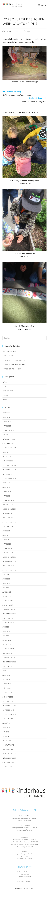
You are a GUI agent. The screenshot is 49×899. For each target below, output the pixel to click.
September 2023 (9, 522)
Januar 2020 (7, 697)
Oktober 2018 (8, 762)
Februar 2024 (8, 500)
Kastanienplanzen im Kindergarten (24, 181)
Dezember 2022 (9, 557)
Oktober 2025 (8, 443)
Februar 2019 (8, 745)
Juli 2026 (6, 413)
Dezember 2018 (8, 754)
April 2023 (6, 540)
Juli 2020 (6, 671)
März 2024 (6, 496)
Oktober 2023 (8, 518)
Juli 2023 (6, 531)
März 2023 (6, 544)
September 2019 (9, 714)
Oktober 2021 (8, 618)
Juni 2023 (6, 535)
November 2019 (9, 706)
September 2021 (9, 623)
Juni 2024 (6, 487)
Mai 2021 (5, 636)
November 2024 (9, 470)
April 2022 (6, 592)
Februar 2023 (8, 548)
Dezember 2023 (9, 509)
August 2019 (7, 719)
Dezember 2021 (8, 609)
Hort (4, 382)
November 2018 (9, 758)
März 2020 (6, 688)
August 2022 (7, 575)
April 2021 (6, 640)
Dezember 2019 (8, 701)
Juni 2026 (6, 417)
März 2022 (6, 596)
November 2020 (9, 662)
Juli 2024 (6, 483)
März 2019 (6, 740)
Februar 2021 (8, 649)
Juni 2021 (6, 631)
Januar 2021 (7, 653)
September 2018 (9, 767)
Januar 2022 (7, 605)
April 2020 (6, 684)
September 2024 (9, 478)
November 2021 (9, 614)
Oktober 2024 (8, 474)
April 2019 (6, 736)
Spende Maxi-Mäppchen (24, 326)
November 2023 (9, 513)
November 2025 (9, 439)
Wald (4, 400)
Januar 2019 (7, 749)
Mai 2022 (5, 588)
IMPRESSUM (19, 888)
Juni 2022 (6, 583)
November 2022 (9, 561)
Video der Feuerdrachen (13, 360)
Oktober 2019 (8, 710)
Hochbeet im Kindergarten (24, 253)
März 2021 (6, 644)
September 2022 (9, 570)
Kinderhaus (7, 391)
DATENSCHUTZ (29, 888)
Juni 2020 (6, 675)
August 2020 (7, 666)
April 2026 (6, 422)
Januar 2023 (7, 553)
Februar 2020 (8, 692)
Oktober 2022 (8, 566)
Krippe (5, 395)
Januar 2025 (7, 461)
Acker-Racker (8, 356)
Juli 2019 (6, 723)
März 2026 (6, 426)
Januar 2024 (7, 505)
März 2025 (6, 456)
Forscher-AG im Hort (11, 369)
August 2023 (7, 526)
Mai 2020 (6, 679)
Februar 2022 (8, 601)
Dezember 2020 (9, 657)
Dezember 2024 (9, 465)
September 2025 (9, 448)
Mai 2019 (5, 732)
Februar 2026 (8, 430)
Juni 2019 (6, 727)
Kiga (28, 32)
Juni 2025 (6, 452)
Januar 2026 (7, 435)
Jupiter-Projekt (9, 351)
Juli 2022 (6, 579)
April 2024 (6, 491)
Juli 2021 (6, 627)
